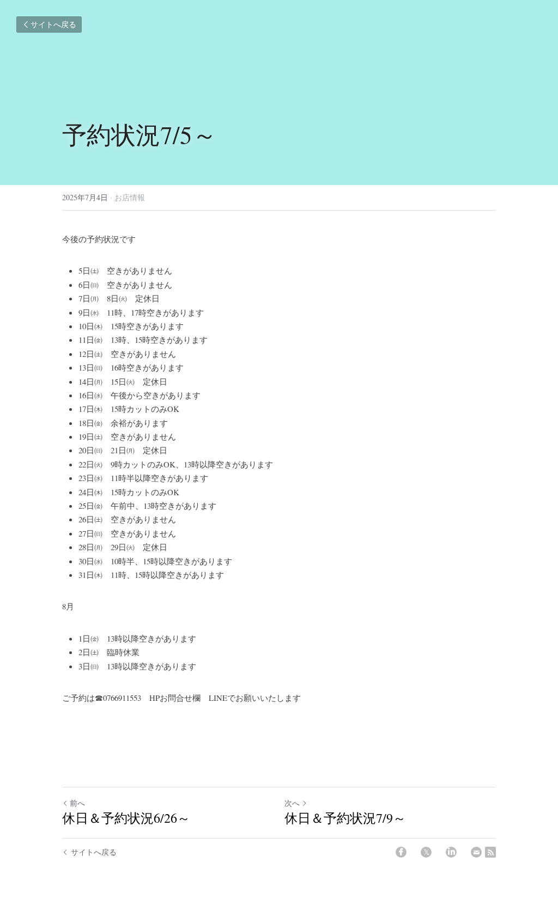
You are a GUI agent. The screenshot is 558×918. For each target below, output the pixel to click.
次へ (292, 803)
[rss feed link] (490, 852)
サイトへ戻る (53, 24)
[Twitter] (426, 852)
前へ (77, 803)
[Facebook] (401, 852)
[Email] (476, 852)
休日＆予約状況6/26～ (126, 818)
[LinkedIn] (451, 852)
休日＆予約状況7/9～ (345, 818)
